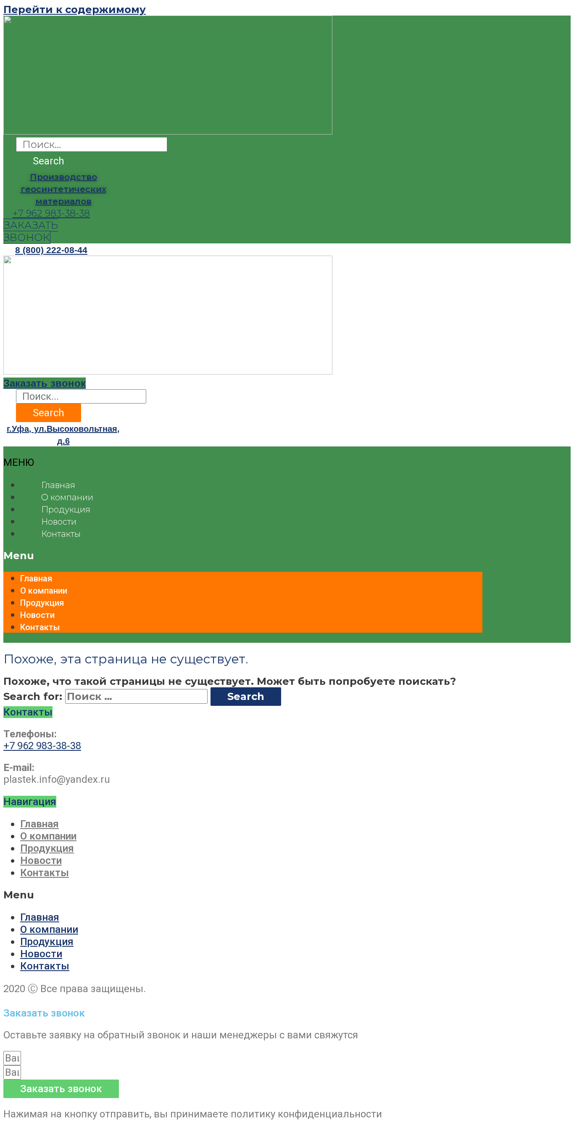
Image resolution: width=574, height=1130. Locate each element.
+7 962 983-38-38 (51, 213)
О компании (67, 497)
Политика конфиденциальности (80, 1001)
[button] (30, 231)
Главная (58, 485)
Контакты (61, 534)
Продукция (65, 509)
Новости (58, 522)
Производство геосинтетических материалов (63, 189)
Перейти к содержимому (74, 9)
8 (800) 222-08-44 (51, 250)
